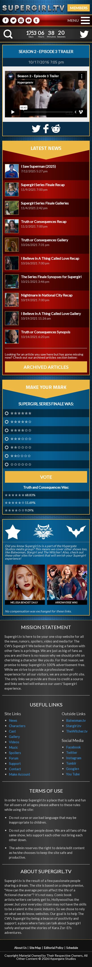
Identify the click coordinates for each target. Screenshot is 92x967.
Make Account (19, 774)
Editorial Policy (53, 947)
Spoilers (15, 753)
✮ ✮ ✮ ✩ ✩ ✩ (20, 439)
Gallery (14, 737)
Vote (46, 477)
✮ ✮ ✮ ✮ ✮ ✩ (20, 421)
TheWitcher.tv (77, 731)
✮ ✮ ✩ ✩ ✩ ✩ (20, 447)
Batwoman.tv (76, 720)
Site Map (35, 947)
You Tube (73, 774)
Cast (12, 731)
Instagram (73, 758)
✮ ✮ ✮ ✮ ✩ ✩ (20, 430)
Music (13, 747)
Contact (15, 769)
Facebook (73, 747)
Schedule (72, 947)
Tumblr (71, 763)
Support (15, 763)
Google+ (72, 769)
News (13, 720)
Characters (17, 726)
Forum (13, 758)
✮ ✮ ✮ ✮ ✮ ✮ (20, 413)
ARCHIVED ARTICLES (46, 367)
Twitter (71, 752)
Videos (14, 742)
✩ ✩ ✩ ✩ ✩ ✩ (20, 464)
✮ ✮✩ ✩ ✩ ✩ (20, 456)
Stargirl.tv (73, 726)
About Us (20, 947)
